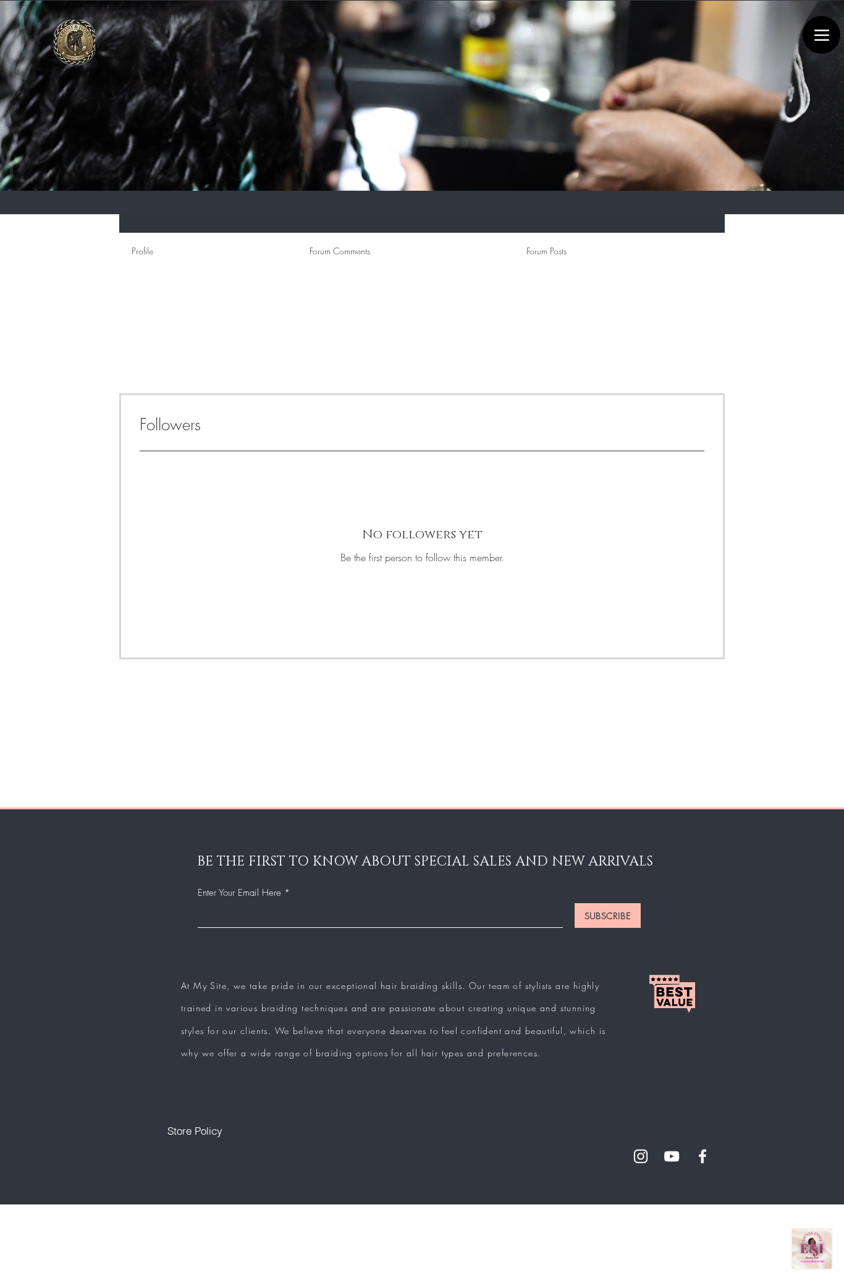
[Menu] (821, 35)
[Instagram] (640, 1156)
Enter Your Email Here (239, 893)
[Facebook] (702, 1156)
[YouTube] (671, 1156)
